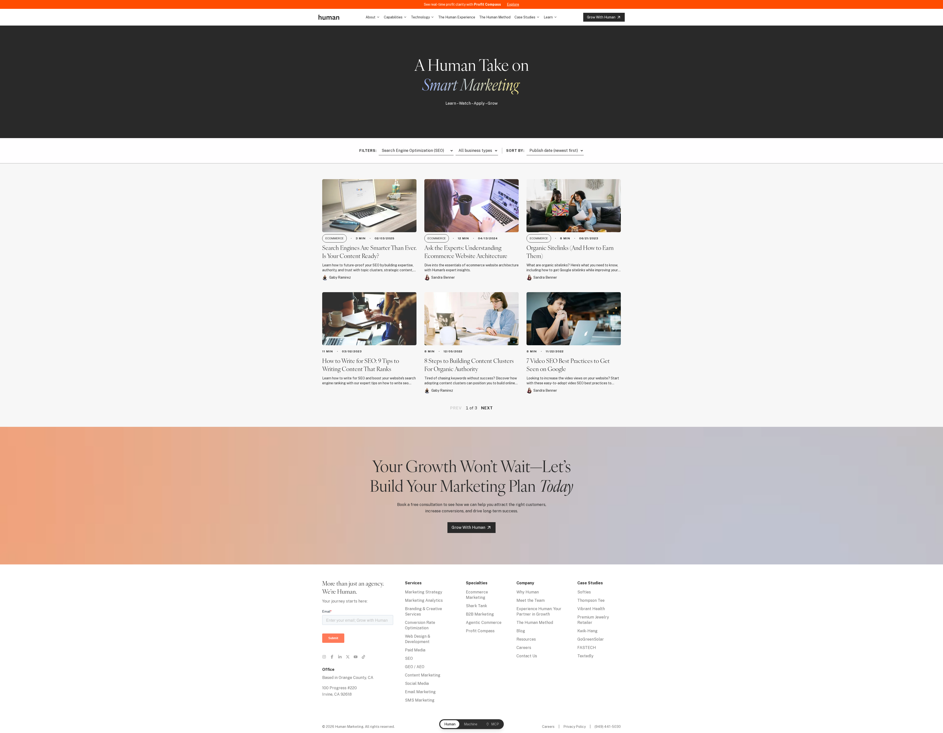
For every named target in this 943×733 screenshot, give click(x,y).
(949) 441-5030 (608, 727)
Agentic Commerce (483, 622)
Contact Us (526, 656)
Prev (456, 408)
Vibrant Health (591, 608)
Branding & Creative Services (423, 611)
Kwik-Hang (587, 631)
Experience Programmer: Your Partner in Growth (538, 611)
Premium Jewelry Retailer (593, 620)
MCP (495, 724)
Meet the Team (530, 600)
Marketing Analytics (424, 600)
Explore (513, 4)
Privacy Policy (574, 727)
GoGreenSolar (590, 639)
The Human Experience (456, 17)
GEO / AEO (414, 666)
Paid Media (415, 650)
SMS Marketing (419, 700)
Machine (470, 724)
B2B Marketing (480, 614)
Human (450, 724)
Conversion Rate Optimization (420, 625)
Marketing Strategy (423, 592)
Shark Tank (476, 606)
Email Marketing (420, 692)
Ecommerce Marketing (477, 595)
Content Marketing (422, 675)
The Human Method (495, 17)
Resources (526, 639)
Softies (584, 592)
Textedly (585, 656)
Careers (523, 647)
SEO (409, 658)
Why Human (527, 592)
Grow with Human (601, 17)
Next (487, 408)
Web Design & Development (417, 639)
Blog (520, 631)
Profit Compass (480, 631)
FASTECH (586, 647)
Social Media (417, 683)
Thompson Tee (591, 600)
